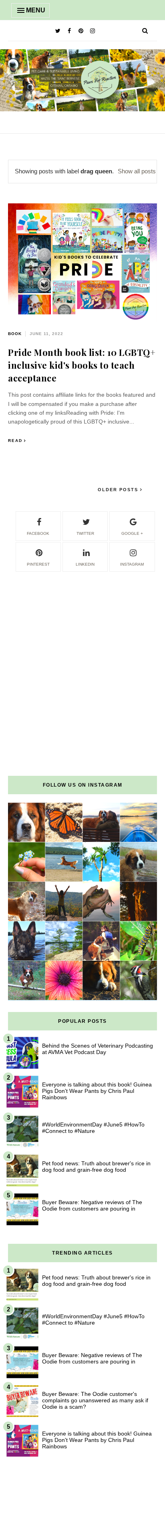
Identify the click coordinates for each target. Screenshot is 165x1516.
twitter (85, 533)
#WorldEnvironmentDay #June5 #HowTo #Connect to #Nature (93, 1127)
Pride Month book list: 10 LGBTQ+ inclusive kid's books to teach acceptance (81, 365)
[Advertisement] (82, 655)
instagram (132, 564)
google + (132, 533)
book (15, 333)
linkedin (85, 564)
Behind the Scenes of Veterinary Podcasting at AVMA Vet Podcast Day (97, 1048)
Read (15, 440)
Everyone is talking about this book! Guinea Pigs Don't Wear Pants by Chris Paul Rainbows (97, 1090)
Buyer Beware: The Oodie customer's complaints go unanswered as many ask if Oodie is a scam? (95, 1400)
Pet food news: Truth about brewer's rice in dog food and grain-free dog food (96, 1166)
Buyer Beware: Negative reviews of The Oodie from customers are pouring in (92, 1205)
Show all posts (137, 171)
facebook (38, 533)
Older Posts (119, 489)
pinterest (38, 564)
